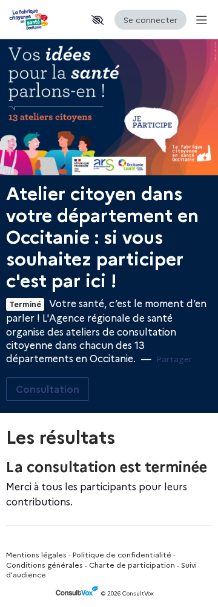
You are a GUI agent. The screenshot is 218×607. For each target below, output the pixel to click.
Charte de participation (132, 564)
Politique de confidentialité (122, 554)
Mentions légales (36, 554)
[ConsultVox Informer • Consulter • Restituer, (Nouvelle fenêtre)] (78, 593)
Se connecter (150, 19)
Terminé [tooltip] (25, 304)
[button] (97, 20)
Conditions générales (44, 564)
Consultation (47, 388)
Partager (174, 359)
